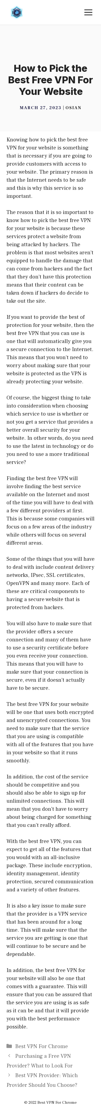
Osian (73, 107)
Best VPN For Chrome (41, 1046)
